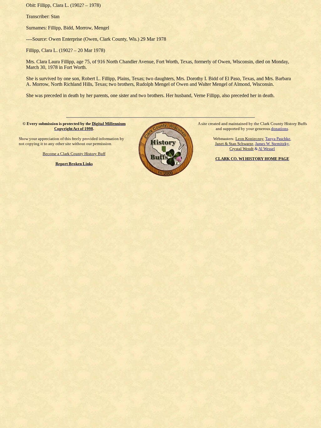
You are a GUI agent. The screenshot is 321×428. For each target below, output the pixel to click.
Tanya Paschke (277, 138)
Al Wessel (266, 148)
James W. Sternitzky (272, 143)
